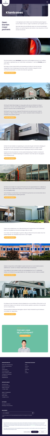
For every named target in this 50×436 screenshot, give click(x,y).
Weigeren (42, 431)
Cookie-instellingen (27, 431)
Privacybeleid (33, 425)
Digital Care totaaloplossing (7, 364)
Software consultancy (6, 404)
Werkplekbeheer (5, 377)
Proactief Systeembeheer (7, 366)
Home (26, 364)
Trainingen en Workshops (7, 374)
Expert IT (3, 367)
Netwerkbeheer (5, 375)
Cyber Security (4, 369)
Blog (26, 371)
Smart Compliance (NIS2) (6, 372)
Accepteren (35, 431)
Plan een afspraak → (25, 335)
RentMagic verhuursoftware (7, 405)
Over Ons (27, 366)
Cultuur (26, 367)
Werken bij (27, 369)
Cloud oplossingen (5, 371)
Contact (26, 372)
